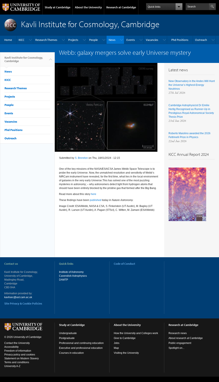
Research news (178, 333)
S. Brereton (81, 157)
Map (116, 347)
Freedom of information (17, 350)
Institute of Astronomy (71, 272)
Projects (73, 40)
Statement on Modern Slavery (21, 358)
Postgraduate (67, 338)
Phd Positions (179, 40)
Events (130, 40)
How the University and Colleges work (136, 333)
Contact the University (17, 343)
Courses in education (71, 352)
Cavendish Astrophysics (73, 275)
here (94, 194)
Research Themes (46, 40)
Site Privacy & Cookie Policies (23, 303)
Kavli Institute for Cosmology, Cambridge (23, 59)
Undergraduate (68, 333)
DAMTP (63, 279)
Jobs (116, 343)
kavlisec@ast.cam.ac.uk (18, 297)
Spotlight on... (176, 347)
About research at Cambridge (186, 338)
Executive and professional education (81, 347)
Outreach (201, 40)
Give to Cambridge (125, 338)
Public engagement (180, 343)
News (112, 40)
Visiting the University (126, 352)
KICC (21, 40)
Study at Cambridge (57, 7)
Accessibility (11, 346)
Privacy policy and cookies (19, 354)
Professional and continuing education (81, 343)
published (95, 200)
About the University (88, 7)
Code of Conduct (124, 264)
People (93, 40)
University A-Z (12, 366)
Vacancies (152, 40)
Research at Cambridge (121, 7)
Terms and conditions (16, 362)
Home (8, 40)
